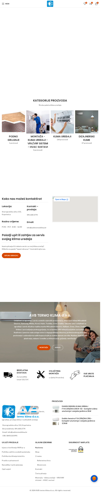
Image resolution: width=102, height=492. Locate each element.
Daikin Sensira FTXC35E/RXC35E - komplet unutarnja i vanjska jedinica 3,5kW (78, 421)
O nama (38, 456)
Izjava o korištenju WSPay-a (13, 447)
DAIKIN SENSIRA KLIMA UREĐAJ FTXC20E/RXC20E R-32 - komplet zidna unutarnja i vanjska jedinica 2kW (79, 408)
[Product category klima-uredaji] (62, 126)
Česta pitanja (40, 473)
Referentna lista (44, 460)
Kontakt (38, 469)
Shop (37, 452)
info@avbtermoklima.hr (17, 432)
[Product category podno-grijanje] (13, 128)
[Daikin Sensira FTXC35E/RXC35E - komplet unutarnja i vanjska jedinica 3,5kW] (56, 421)
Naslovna (39, 447)
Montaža (44, 347)
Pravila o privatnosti (10, 460)
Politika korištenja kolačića (13, 456)
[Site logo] (50, 3)
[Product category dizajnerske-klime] (86, 128)
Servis (57, 347)
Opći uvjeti (6, 469)
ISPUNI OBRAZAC (11, 256)
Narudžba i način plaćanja (12, 465)
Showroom (41, 465)
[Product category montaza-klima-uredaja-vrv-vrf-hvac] (37, 131)
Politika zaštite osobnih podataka (16, 452)
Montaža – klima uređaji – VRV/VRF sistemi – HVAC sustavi (49, 479)
